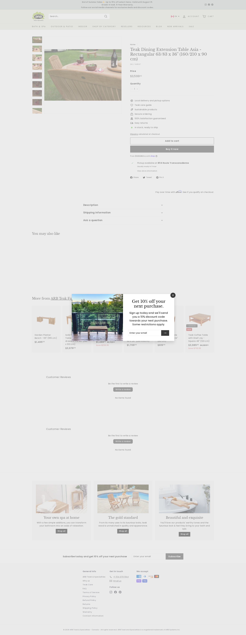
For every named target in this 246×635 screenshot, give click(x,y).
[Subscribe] (165, 333)
